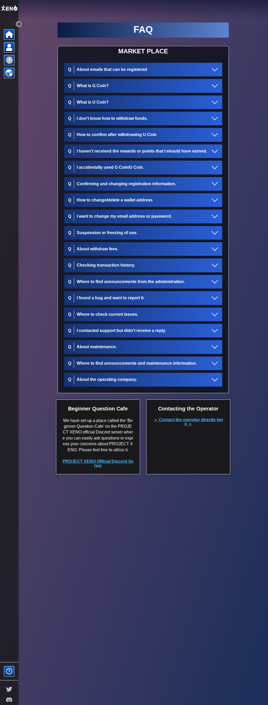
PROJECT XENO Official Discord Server (98, 463)
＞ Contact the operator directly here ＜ (188, 422)
